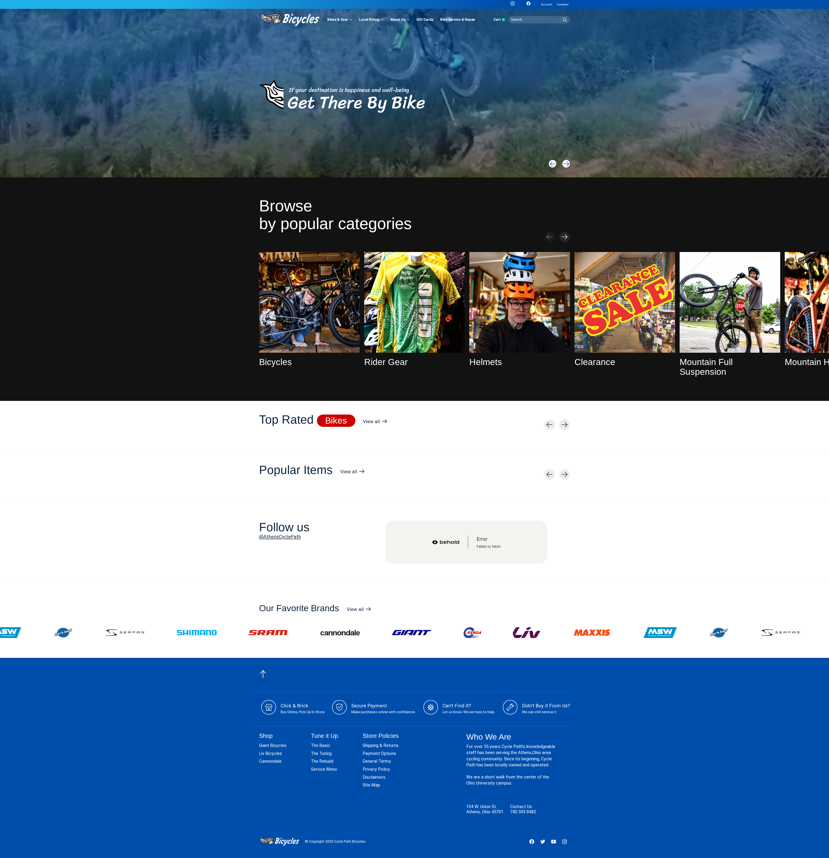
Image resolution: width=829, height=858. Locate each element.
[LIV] (335, 632)
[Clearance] (624, 302)
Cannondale (270, 761)
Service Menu (324, 769)
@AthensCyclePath (280, 536)
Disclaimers (374, 777)
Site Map (371, 785)
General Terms (377, 761)
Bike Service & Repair (458, 20)
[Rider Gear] (414, 302)
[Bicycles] (309, 302)
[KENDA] (281, 632)
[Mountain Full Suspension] (730, 302)
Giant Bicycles (272, 745)
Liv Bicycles (270, 753)
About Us (398, 20)
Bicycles (275, 362)
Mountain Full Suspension (706, 367)
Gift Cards (424, 20)
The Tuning (321, 753)
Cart (501, 20)
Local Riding (369, 20)
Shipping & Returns (381, 745)
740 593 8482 (523, 811)
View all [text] (375, 423)
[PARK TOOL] (527, 632)
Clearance (594, 362)
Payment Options (379, 753)
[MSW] (469, 632)
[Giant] (220, 632)
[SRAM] (77, 632)
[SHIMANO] (661, 632)
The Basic (320, 745)
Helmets (485, 362)
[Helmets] (519, 302)
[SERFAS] (589, 632)
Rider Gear (386, 362)
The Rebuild (322, 761)
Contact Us (521, 806)
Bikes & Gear (337, 20)
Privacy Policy (376, 769)
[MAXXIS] (400, 632)
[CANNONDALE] (149, 632)
